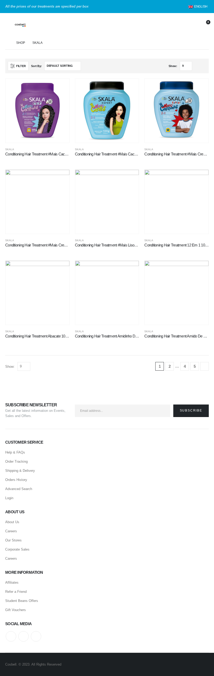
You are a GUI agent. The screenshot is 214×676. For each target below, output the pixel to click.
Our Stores (13, 540)
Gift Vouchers (15, 610)
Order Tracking (16, 461)
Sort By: (36, 66)
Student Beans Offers (21, 601)
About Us (12, 522)
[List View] (203, 65)
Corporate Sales (17, 549)
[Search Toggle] (177, 25)
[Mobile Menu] (9, 24)
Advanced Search (18, 489)
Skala (9, 149)
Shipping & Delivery (20, 471)
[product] (37, 111)
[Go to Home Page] (7, 43)
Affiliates (12, 582)
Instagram (36, 636)
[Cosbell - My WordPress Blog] (27, 24)
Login (9, 498)
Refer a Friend (16, 592)
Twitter (23, 636)
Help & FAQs (15, 452)
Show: (173, 66)
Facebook (11, 636)
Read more (61, 87)
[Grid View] (197, 65)
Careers (11, 531)
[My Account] (191, 24)
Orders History (16, 480)
